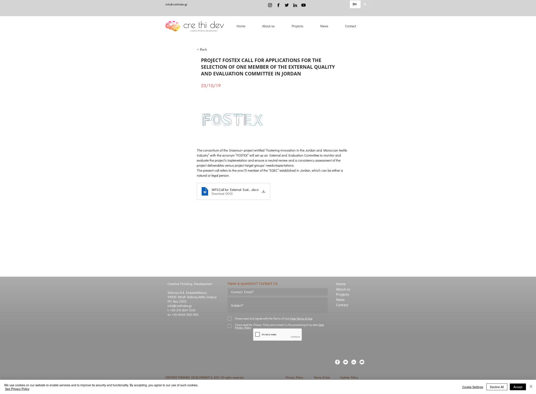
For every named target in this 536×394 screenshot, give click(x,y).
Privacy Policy (294, 377)
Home (341, 284)
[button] (268, 26)
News (340, 299)
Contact (342, 305)
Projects (342, 294)
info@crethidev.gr (176, 4)
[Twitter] (286, 5)
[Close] (530, 387)
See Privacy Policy (17, 389)
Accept (517, 387)
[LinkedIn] (295, 5)
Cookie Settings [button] (472, 387)
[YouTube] (303, 5)
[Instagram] (270, 5)
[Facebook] (278, 5)
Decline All (497, 387)
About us (343, 289)
